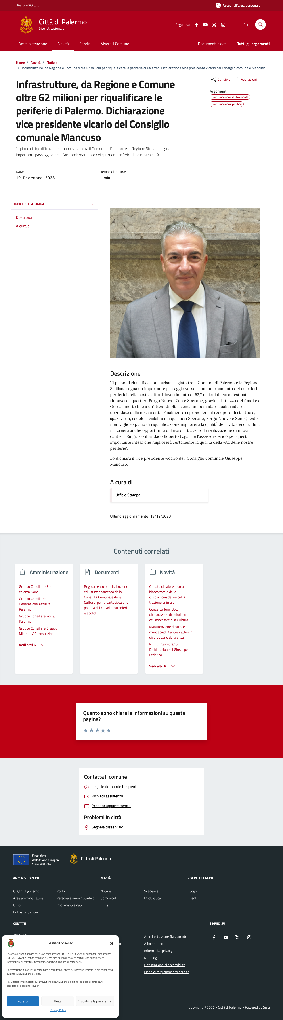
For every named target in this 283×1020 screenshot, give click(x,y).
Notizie (106, 891)
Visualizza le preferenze (95, 1001)
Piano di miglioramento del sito (166, 971)
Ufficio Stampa (127, 495)
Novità (63, 44)
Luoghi (192, 891)
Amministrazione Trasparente (165, 936)
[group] (44, 621)
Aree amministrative (28, 898)
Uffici (17, 905)
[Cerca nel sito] (260, 24)
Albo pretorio (153, 943)
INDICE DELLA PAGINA (29, 204)
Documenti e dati (212, 44)
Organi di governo (26, 891)
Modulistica (152, 898)
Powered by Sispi (257, 1007)
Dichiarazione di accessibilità (164, 964)
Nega (57, 1001)
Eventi (192, 898)
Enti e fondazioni (25, 912)
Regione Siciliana (28, 5)
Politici (61, 891)
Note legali (152, 957)
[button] (112, 943)
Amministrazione (33, 44)
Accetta (22, 1001)
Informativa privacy (158, 950)
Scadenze (151, 891)
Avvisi (105, 905)
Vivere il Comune (115, 44)
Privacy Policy (58, 1010)
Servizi (84, 44)
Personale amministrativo (75, 898)
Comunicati (109, 898)
